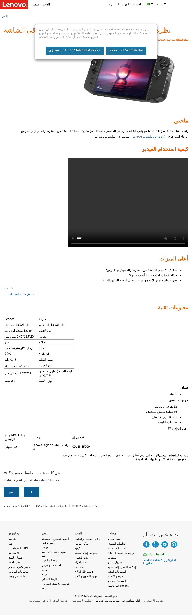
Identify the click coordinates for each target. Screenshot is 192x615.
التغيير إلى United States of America (74, 50)
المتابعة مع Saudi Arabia (126, 50)
